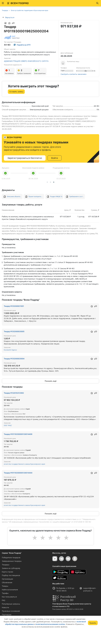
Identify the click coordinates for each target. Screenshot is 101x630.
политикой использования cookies (50, 624)
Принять (92, 623)
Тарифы (5, 593)
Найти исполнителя (10, 590)
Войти (54, 158)
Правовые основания (11, 611)
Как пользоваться (9, 597)
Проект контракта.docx (35, 196)
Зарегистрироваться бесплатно (24, 158)
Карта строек (7, 572)
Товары (5, 586)
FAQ (3, 600)
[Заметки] (5, 23)
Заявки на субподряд (11, 568)
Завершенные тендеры (12, 561)
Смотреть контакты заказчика (73, 74)
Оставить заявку (16, 92)
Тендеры (5, 565)
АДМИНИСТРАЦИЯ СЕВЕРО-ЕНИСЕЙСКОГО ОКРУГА (26, 61)
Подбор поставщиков (11, 575)
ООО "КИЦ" (8, 425)
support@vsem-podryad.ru (89, 589)
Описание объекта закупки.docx (14, 196)
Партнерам (6, 615)
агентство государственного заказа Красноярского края (24, 464)
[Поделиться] (13, 23)
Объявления (7, 582)
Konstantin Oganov (10, 350)
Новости (5, 607)
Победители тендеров (11, 557)
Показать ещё (50, 381)
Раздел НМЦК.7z (56, 196)
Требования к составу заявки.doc (76, 196)
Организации (7, 579)
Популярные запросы (11, 604)
